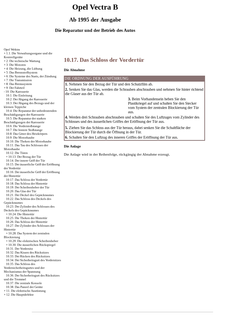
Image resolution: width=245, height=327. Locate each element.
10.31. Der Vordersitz (19, 248)
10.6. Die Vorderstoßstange (23, 126)
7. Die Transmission (19, 80)
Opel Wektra (12, 49)
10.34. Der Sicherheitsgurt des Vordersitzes (33, 260)
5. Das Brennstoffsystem (21, 72)
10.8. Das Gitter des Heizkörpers (26, 133)
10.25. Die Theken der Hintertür (26, 218)
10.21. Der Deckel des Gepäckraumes (30, 195)
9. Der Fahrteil (15, 88)
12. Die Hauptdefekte (20, 294)
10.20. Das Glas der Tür (21, 191)
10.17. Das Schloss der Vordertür (27, 179)
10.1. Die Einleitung (19, 95)
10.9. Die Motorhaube (20, 137)
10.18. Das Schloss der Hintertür (26, 183)
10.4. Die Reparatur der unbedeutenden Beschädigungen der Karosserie (30, 112)
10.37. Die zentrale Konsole (24, 283)
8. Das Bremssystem (19, 84)
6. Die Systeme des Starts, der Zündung (31, 76)
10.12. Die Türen (17, 153)
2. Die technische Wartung (23, 61)
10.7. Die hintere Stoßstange (24, 130)
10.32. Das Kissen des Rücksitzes (27, 252)
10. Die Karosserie (17, 91)
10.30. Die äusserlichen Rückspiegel (32, 245)
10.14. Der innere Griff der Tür (25, 160)
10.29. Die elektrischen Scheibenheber (33, 241)
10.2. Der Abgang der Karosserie (26, 99)
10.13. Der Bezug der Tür (24, 156)
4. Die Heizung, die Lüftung (24, 68)
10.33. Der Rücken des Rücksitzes (28, 256)
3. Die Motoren (16, 65)
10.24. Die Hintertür (21, 214)
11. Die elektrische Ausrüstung (26, 291)
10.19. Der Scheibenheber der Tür (27, 187)
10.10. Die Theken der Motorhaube (28, 141)
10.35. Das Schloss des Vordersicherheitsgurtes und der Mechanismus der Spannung (24, 267)
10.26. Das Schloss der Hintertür (26, 222)
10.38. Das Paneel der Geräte (24, 287)
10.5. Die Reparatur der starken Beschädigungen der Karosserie (25, 120)
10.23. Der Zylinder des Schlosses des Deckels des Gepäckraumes (29, 208)
